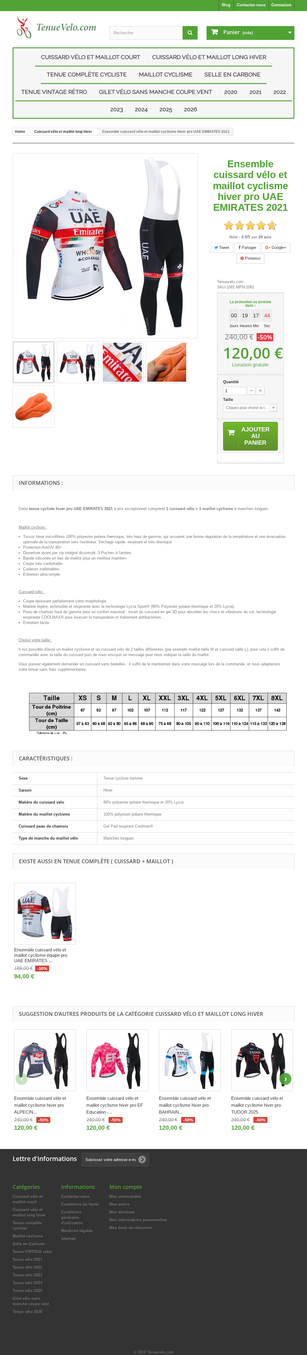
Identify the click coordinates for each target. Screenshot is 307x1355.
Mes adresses (122, 1212)
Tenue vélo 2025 (27, 1290)
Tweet (223, 247)
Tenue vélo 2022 (27, 1267)
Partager (248, 247)
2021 (255, 91)
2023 (116, 109)
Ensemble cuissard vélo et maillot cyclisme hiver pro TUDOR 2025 (257, 1105)
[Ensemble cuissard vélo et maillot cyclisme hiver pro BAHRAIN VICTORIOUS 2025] (190, 1060)
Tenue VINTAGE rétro (54, 91)
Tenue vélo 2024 (27, 1283)
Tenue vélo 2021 (27, 1259)
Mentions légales (77, 1230)
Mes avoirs (119, 1204)
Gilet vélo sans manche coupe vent (155, 91)
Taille (228, 399)
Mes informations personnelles (138, 1220)
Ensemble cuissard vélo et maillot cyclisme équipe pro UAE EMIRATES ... (40, 955)
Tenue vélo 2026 (27, 1311)
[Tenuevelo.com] (56, 27)
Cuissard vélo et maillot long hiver (209, 57)
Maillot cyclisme (165, 74)
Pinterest (252, 258)
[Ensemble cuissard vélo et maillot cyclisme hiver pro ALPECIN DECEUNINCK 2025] (45, 1060)
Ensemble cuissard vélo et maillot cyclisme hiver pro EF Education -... (114, 1105)
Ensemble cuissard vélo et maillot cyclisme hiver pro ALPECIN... (40, 1105)
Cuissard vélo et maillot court (90, 57)
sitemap (68, 1238)
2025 (165, 109)
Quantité (231, 382)
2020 (230, 91)
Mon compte (125, 1186)
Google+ (278, 247)
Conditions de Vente (80, 1204)
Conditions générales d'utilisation (72, 1217)
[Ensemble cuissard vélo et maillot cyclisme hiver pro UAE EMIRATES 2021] (33, 362)
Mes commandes (125, 1196)
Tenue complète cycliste (87, 74)
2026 (190, 109)
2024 (141, 109)
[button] (285, 1079)
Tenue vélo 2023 (27, 1275)
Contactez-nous (251, 5)
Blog (226, 5)
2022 (279, 91)
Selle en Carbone (232, 74)
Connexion (281, 5)
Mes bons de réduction (130, 1227)
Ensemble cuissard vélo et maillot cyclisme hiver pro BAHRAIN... (185, 1105)
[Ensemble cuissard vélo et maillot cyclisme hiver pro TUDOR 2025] (262, 1060)
